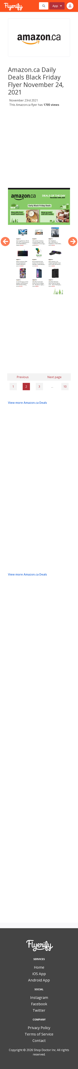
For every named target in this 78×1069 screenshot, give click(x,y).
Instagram (39, 997)
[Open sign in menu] (70, 6)
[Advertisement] (39, 148)
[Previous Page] (5, 241)
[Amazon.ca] (39, 37)
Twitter (39, 1010)
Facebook (39, 1003)
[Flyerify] (4, 6)
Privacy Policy (39, 1027)
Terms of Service (39, 1034)
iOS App (39, 973)
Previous (23, 377)
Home (39, 967)
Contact (39, 1040)
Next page (54, 377)
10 (65, 387)
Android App (39, 980)
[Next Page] (72, 241)
